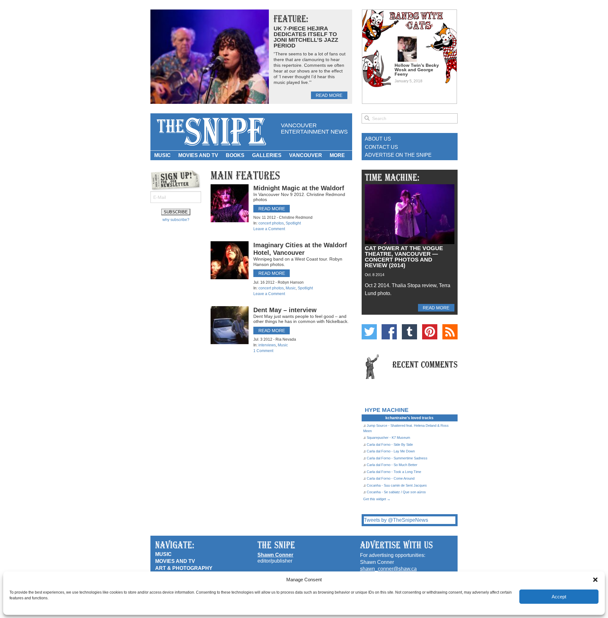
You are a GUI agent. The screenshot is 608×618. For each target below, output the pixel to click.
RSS (450, 331)
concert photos (271, 223)
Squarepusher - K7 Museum (388, 437)
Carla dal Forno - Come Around (391, 478)
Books (235, 155)
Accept (559, 596)
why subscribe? (175, 220)
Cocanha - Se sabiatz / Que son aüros (396, 492)
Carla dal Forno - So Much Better (392, 465)
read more (329, 95)
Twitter (369, 331)
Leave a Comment (269, 229)
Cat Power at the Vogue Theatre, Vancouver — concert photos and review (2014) (404, 256)
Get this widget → (376, 499)
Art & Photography (183, 568)
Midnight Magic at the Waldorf (298, 188)
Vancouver (305, 155)
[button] (595, 580)
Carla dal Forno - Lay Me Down (391, 451)
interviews (267, 345)
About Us (378, 139)
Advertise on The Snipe (398, 155)
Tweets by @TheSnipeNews (396, 520)
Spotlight (293, 223)
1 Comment (263, 351)
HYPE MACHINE (386, 410)
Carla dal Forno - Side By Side (390, 444)
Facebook (389, 331)
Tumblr (409, 331)
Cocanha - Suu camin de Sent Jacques (397, 485)
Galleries (267, 155)
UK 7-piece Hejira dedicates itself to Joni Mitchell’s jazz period (306, 37)
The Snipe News (211, 131)
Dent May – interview (285, 309)
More (337, 155)
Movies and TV (198, 155)
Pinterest (429, 331)
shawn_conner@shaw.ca (388, 568)
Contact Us (381, 147)
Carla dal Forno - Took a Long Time (394, 472)
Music (162, 155)
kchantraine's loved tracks (409, 418)
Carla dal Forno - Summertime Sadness (397, 458)
